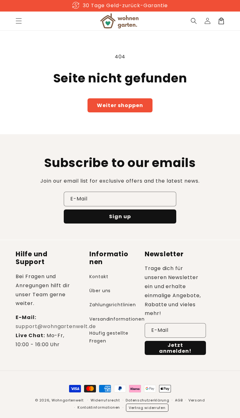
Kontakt (98, 276)
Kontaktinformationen (99, 407)
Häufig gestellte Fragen (108, 337)
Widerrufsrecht (105, 400)
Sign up (120, 216)
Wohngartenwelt (68, 400)
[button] (19, 21)
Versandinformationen (117, 319)
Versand (196, 400)
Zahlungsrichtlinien (112, 305)
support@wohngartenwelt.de (56, 326)
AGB (178, 400)
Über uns (100, 291)
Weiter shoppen (120, 105)
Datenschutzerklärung (147, 400)
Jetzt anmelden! (175, 348)
